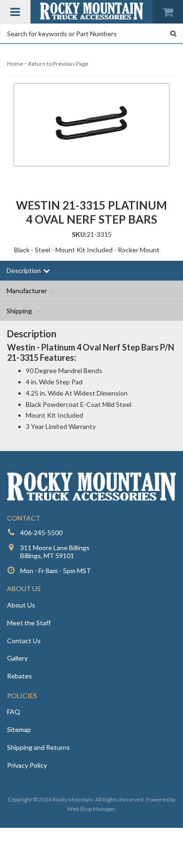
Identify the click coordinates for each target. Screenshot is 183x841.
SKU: (79, 234)
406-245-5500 (41, 533)
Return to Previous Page (58, 63)
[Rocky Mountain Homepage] (91, 11)
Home (15, 63)
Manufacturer (27, 291)
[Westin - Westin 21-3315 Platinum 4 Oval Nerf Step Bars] (91, 125)
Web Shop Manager (91, 808)
